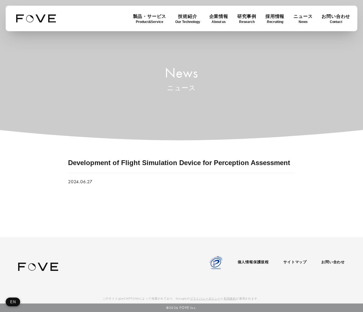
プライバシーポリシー (205, 298)
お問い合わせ (333, 262)
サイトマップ (295, 262)
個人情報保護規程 (253, 262)
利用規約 (230, 298)
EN (13, 302)
